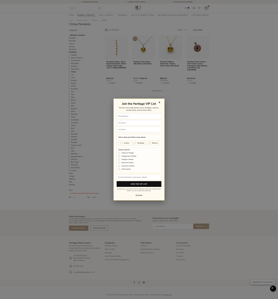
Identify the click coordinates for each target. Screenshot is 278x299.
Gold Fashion (126, 169)
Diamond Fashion (128, 162)
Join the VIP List (139, 184)
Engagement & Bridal (129, 156)
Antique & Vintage (128, 153)
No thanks (139, 195)
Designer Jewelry (127, 159)
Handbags (140, 143)
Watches (155, 143)
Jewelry (126, 143)
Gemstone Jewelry (128, 166)
